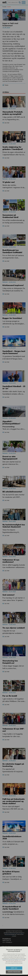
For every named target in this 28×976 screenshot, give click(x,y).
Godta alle (14, 968)
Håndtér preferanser (14, 972)
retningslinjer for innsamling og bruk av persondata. (14, 958)
